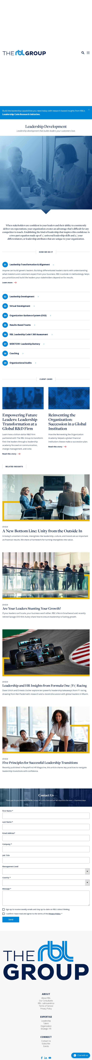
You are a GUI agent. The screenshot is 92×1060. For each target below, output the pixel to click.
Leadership (46, 1020)
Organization (46, 1026)
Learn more (7, 282)
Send (11, 919)
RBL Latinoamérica (46, 1003)
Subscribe (46, 1043)
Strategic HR (46, 1028)
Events (46, 1046)
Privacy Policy (54, 913)
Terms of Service (46, 1006)
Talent (46, 1023)
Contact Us (46, 1041)
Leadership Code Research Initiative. (21, 114)
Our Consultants (46, 1000)
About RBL (46, 998)
